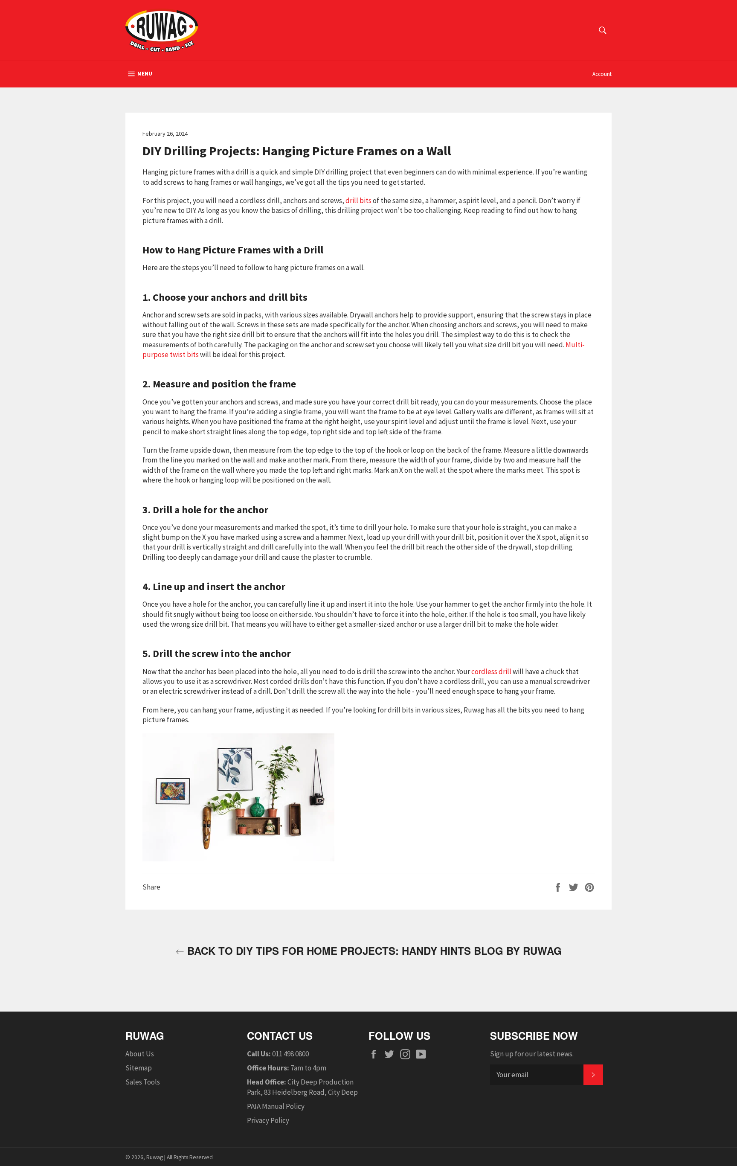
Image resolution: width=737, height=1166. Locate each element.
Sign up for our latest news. (532, 1053)
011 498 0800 (290, 1053)
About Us (139, 1053)
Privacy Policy (268, 1120)
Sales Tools (142, 1082)
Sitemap (138, 1068)
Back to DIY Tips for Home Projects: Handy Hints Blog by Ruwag (373, 951)
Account (602, 74)
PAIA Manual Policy (276, 1106)
